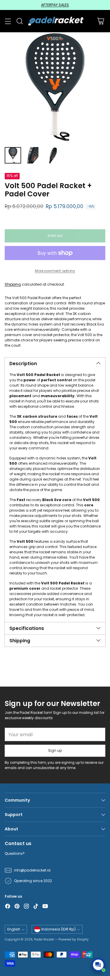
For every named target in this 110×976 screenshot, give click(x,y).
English (13, 929)
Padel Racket (44, 939)
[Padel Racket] (55, 21)
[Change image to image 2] (33, 155)
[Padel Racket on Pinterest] (17, 907)
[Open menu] (8, 21)
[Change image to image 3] (53, 155)
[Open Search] (19, 21)
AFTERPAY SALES (55, 4)
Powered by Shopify (73, 939)
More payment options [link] (55, 270)
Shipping (13, 284)
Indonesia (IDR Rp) (58, 929)
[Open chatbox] (98, 965)
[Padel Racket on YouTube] (45, 907)
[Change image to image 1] (13, 155)
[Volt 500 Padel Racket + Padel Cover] (55, 87)
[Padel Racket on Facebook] (7, 907)
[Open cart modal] (100, 21)
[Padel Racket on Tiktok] (35, 907)
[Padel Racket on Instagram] (26, 907)
